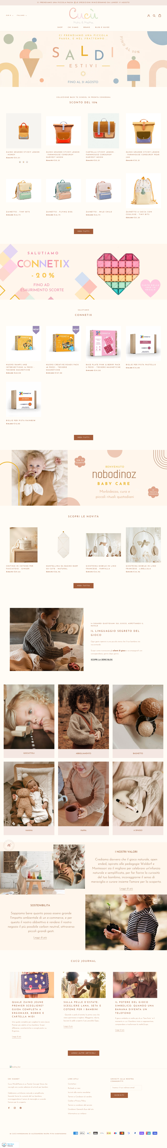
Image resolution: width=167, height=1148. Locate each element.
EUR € (8, 15)
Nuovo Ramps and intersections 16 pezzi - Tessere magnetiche (20, 367)
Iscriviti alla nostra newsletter (79, 1092)
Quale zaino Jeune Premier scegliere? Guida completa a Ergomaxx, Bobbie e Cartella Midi (28, 1009)
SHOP (60, 27)
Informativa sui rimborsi (77, 1114)
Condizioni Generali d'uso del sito (81, 1109)
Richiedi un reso (74, 1088)
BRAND (87, 27)
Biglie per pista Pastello (141, 365)
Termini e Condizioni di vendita (80, 1097)
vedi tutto (83, 585)
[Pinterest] (21, 1107)
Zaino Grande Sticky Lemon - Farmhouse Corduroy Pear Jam (143, 154)
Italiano (21, 15)
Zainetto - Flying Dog (59, 212)
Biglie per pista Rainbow (21, 420)
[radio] (20, 162)
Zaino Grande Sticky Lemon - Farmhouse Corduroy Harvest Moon (63, 154)
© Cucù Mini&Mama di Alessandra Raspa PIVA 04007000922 (38, 1134)
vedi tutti (84, 437)
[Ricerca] (154, 15)
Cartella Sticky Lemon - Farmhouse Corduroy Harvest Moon (100, 154)
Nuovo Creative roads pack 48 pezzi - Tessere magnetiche (62, 367)
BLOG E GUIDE (102, 27)
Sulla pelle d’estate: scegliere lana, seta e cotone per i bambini (82, 1006)
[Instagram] (15, 1107)
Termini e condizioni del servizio (80, 1105)
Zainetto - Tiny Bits (18, 212)
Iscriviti (119, 1095)
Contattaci (72, 1084)
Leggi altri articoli (83, 1053)
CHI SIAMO (73, 27)
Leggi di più (16, 1037)
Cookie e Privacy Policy (77, 1101)
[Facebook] (9, 1107)
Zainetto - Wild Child (99, 212)
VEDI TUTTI (84, 231)
